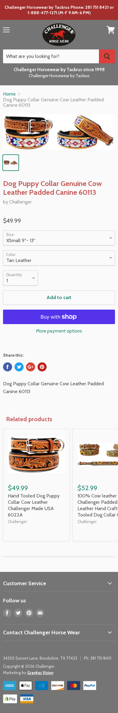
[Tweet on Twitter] (19, 366)
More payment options (59, 331)
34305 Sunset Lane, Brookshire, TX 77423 (40, 658)
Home (9, 94)
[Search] (107, 56)
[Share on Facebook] (7, 366)
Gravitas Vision (40, 672)
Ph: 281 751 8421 (97, 658)
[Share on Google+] (30, 366)
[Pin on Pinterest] (42, 366)
